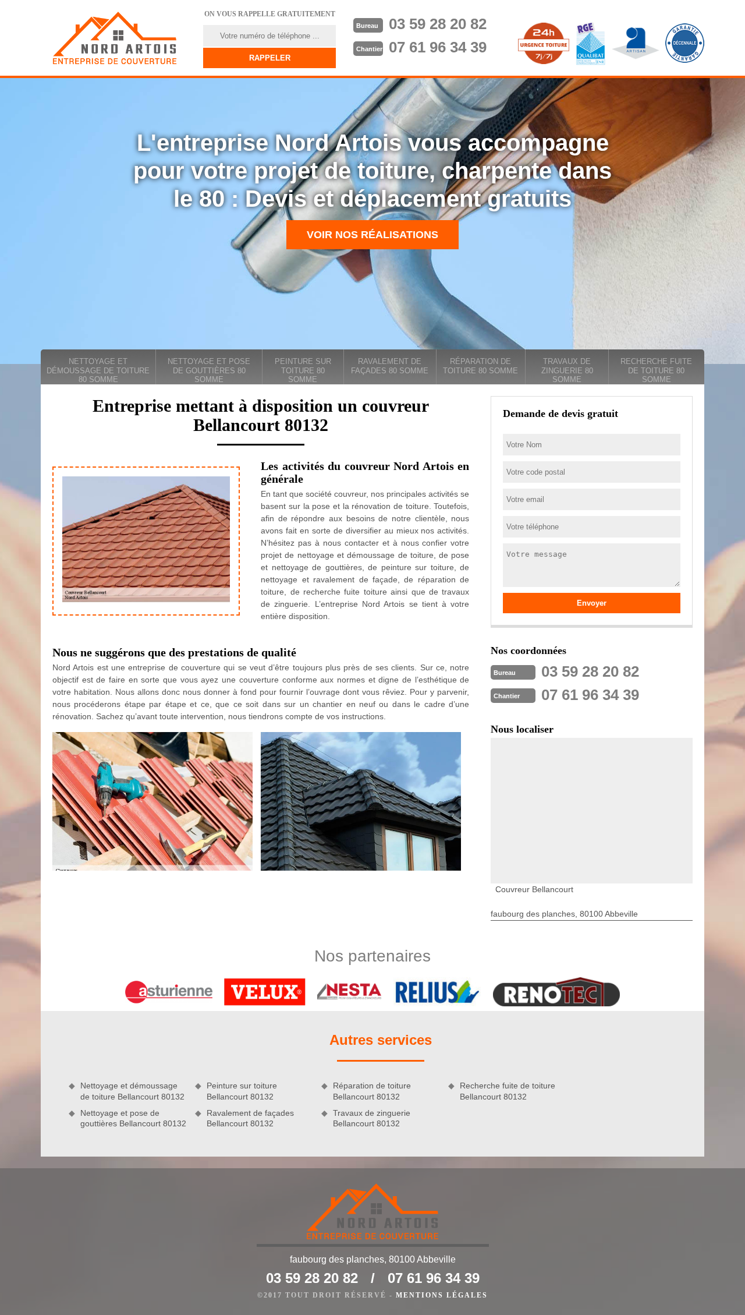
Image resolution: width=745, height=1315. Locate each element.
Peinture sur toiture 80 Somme (303, 370)
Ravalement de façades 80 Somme (389, 366)
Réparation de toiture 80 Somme (480, 366)
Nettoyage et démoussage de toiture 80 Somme (98, 370)
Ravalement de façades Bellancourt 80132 (250, 1118)
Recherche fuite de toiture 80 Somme (656, 370)
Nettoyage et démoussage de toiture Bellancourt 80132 (132, 1091)
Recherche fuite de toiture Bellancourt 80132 (507, 1091)
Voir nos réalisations (372, 235)
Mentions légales (442, 1295)
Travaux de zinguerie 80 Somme (567, 370)
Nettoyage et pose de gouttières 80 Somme (209, 370)
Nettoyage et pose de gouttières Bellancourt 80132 (133, 1118)
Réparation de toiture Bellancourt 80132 (372, 1091)
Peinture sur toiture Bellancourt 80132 (242, 1091)
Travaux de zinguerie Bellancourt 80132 (371, 1118)
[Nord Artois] (115, 38)
